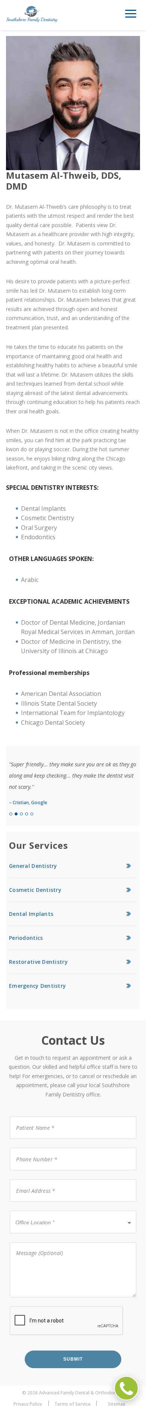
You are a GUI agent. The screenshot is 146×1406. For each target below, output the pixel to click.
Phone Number (32, 1147)
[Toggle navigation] (131, 16)
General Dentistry (33, 865)
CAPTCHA (22, 1306)
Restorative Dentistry (38, 961)
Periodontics (26, 937)
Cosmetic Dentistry (35, 889)
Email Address (30, 1179)
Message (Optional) (34, 1241)
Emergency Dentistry (37, 985)
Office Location (32, 1210)
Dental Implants (31, 913)
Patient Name (30, 1116)
